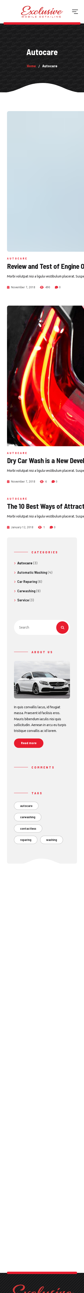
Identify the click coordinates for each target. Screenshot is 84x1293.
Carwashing (26, 590)
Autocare (17, 258)
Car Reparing (27, 581)
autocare (26, 806)
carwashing (27, 817)
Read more (28, 743)
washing (51, 840)
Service (23, 600)
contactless (28, 828)
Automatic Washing (32, 572)
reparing (25, 840)
